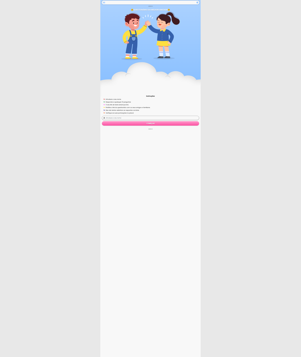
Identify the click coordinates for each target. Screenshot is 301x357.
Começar (150, 123)
